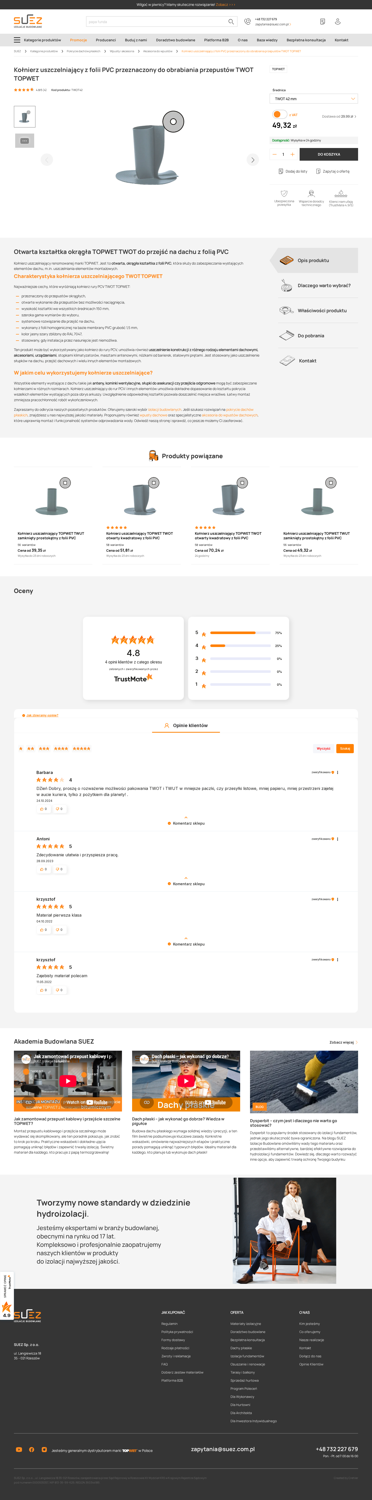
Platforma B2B (172, 1380)
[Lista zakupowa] (322, 21)
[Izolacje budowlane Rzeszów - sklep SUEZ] (28, 21)
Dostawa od (337, 116)
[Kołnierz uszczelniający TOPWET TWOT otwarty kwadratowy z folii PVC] (141, 496)
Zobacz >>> (226, 4)
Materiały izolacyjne (246, 1323)
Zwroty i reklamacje (176, 1356)
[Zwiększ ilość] (292, 154)
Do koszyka (329, 154)
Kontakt (305, 1348)
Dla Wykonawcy (242, 1396)
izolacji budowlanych (164, 409)
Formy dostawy (173, 1340)
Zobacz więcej (342, 1042)
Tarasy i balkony (243, 1372)
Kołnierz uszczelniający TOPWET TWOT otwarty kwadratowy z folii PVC (139, 535)
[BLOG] (304, 1081)
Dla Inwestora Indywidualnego (254, 1421)
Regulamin (169, 1323)
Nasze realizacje (311, 1340)
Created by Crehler (346, 1478)
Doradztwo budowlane (248, 1331)
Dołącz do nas (310, 1356)
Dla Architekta (241, 1413)
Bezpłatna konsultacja (248, 1340)
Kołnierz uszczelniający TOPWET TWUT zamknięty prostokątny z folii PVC (51, 535)
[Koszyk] (353, 21)
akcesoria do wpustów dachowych (230, 415)
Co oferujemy (309, 1331)
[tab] (318, 260)
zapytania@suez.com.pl (223, 1449)
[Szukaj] (231, 21)
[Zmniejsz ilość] (274, 154)
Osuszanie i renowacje (248, 1364)
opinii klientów (133, 662)
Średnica (279, 90)
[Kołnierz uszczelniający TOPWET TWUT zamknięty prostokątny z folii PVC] (53, 496)
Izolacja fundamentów (247, 1356)
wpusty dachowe (153, 415)
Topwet (278, 69)
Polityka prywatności (177, 1331)
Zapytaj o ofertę (336, 171)
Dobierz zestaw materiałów (182, 1372)
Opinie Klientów (311, 1364)
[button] (23, 715)
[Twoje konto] (337, 21)
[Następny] (252, 159)
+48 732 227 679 (266, 19)
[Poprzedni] (46, 159)
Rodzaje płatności (175, 1348)
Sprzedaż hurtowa (245, 1380)
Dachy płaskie (241, 1348)
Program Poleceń (244, 1388)
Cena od (24, 550)
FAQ (164, 1364)
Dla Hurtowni (240, 1404)
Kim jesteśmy (309, 1323)
